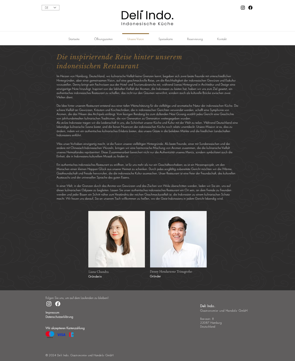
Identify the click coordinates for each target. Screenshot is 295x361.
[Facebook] (250, 7)
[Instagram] (243, 7)
